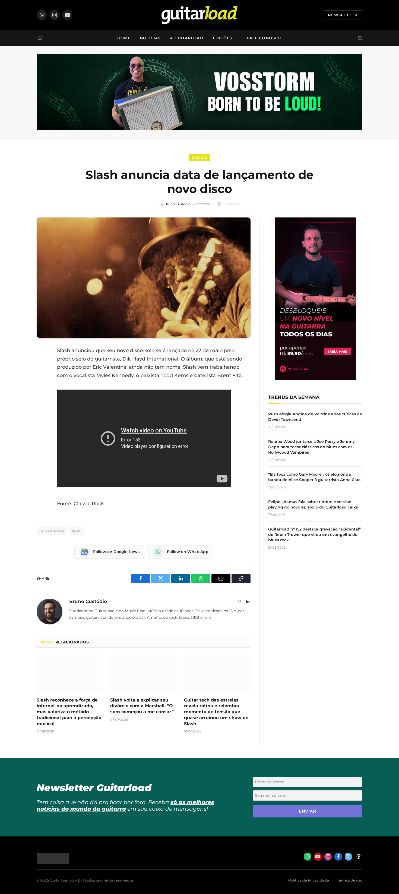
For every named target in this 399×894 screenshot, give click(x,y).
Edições (223, 38)
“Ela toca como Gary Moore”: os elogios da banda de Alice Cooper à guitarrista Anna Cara (314, 477)
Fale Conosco (264, 38)
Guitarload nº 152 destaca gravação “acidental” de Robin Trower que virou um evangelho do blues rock (314, 534)
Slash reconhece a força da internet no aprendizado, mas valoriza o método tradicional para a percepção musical (69, 711)
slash (76, 531)
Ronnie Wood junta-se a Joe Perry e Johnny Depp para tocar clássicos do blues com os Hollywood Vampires (311, 447)
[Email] (42, 392)
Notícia (199, 158)
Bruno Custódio (177, 204)
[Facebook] (42, 364)
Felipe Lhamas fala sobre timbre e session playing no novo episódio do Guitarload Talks (313, 504)
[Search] (359, 38)
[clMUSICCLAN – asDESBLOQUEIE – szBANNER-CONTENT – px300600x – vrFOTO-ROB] (315, 378)
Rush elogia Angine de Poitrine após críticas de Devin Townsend (315, 417)
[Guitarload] (199, 15)
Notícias (150, 38)
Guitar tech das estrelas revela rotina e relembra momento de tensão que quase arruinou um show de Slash (216, 711)
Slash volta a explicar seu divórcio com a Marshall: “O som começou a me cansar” (142, 706)
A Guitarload (186, 38)
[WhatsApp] (42, 406)
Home (124, 38)
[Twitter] (42, 378)
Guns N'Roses (52, 531)
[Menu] (40, 38)
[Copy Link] (42, 420)
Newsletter (342, 15)
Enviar (307, 811)
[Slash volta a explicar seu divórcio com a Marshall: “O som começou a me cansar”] (143, 674)
